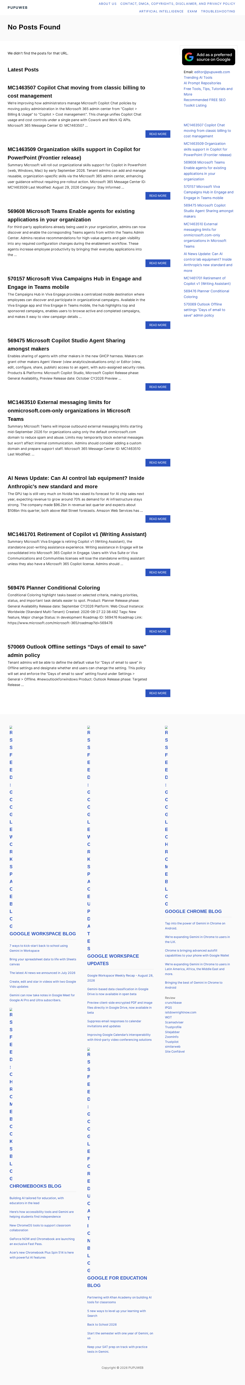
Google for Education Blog (117, 1281)
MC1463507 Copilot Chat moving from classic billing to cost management (207, 130)
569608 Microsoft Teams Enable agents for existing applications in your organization (205, 170)
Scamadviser (174, 1022)
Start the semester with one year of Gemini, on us (120, 1336)
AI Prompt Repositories (202, 83)
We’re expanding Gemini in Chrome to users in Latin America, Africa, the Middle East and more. (197, 969)
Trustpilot (172, 1042)
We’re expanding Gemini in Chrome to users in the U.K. (197, 939)
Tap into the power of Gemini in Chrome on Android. (195, 926)
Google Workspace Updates (113, 959)
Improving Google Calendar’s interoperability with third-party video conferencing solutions (119, 1037)
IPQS (168, 1007)
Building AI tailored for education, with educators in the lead (37, 1200)
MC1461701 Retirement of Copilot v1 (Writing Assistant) (77, 534)
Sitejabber (172, 1032)
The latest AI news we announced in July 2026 (42, 973)
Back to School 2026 (102, 1324)
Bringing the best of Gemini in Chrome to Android (193, 985)
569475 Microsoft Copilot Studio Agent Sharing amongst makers (209, 211)
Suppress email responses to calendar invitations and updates (114, 1023)
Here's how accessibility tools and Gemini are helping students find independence (42, 1214)
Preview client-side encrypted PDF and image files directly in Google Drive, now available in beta (119, 1007)
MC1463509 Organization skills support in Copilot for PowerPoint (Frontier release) (208, 149)
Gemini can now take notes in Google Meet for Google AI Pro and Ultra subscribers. (42, 997)
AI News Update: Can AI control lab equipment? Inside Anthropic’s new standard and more (208, 262)
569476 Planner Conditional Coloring (54, 588)
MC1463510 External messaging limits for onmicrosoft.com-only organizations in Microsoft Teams (69, 410)
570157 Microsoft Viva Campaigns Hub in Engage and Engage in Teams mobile (209, 192)
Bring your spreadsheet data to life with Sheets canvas (43, 961)
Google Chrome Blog (193, 911)
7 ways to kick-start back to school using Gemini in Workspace (39, 948)
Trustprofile (173, 1027)
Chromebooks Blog (35, 1186)
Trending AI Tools (198, 77)
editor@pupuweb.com (212, 72)
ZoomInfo (171, 1037)
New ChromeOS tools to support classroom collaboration (40, 1228)
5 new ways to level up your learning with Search (116, 1313)
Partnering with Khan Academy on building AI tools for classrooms (119, 1300)
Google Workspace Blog (43, 933)
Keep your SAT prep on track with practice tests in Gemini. (117, 1349)
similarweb (172, 1046)
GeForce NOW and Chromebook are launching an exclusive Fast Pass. (42, 1241)
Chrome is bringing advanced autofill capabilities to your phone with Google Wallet (197, 953)
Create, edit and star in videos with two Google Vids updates (43, 984)
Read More (159, 135)
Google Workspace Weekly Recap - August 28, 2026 (120, 978)
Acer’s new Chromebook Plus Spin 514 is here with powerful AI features (42, 1255)
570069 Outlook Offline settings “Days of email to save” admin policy (204, 309)
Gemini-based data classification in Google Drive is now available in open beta (117, 991)
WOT (168, 1017)
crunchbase (173, 1002)
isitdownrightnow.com (180, 1012)
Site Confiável (175, 1051)
